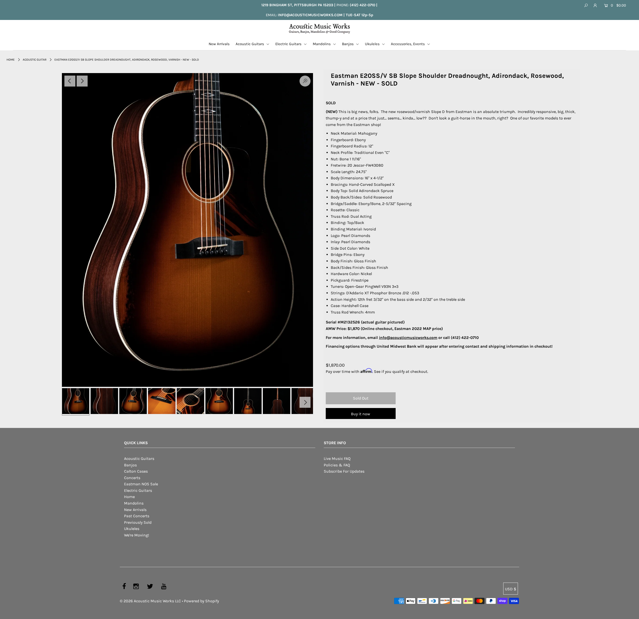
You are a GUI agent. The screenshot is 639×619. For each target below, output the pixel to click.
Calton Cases (136, 471)
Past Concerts (136, 516)
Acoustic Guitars (250, 44)
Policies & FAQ (337, 465)
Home (10, 59)
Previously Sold (138, 522)
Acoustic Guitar (34, 59)
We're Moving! (136, 535)
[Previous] (69, 81)
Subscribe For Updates (344, 471)
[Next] (82, 81)
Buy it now (360, 414)
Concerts (132, 477)
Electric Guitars (289, 44)
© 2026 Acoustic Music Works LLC (150, 601)
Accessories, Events (408, 44)
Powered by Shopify (201, 601)
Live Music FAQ (337, 458)
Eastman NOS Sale (141, 484)
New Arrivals (219, 44)
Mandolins (322, 44)
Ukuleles (373, 44)
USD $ (510, 589)
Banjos (348, 44)
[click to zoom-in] (187, 230)
